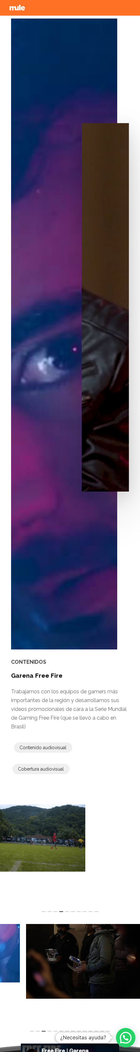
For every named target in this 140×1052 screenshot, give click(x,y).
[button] (125, 1037)
